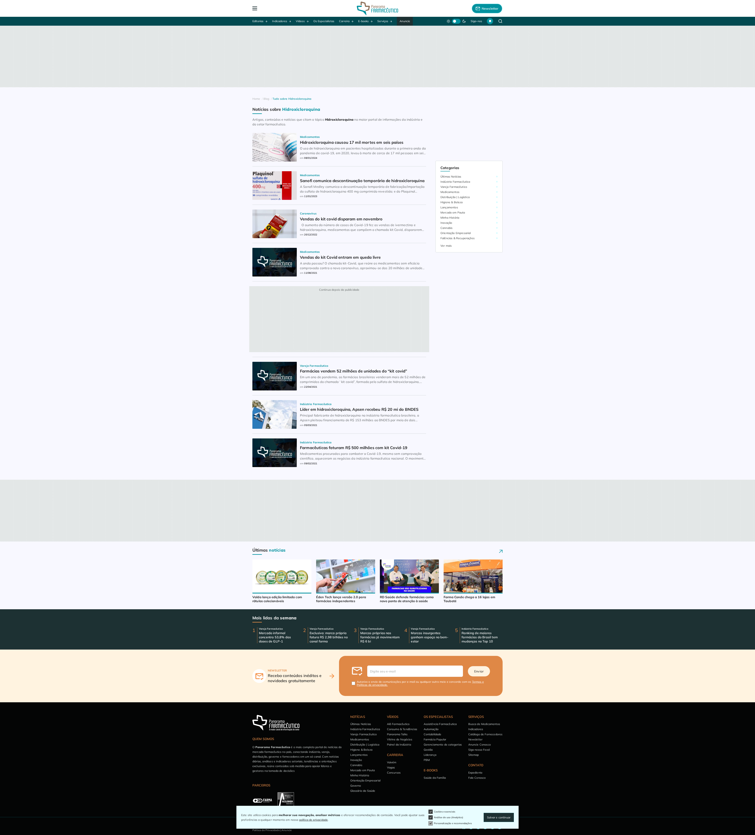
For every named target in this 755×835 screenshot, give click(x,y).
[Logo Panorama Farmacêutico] (377, 8)
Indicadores (279, 21)
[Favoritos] (490, 21)
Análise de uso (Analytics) (448, 817)
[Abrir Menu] (277, 8)
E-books (363, 21)
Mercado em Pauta (452, 212)
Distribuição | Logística (455, 197)
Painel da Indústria (399, 744)
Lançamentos (449, 207)
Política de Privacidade (266, 830)
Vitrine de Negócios (399, 739)
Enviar (479, 671)
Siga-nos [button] (476, 21)
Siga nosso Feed (479, 749)
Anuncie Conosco (479, 744)
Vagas (391, 767)
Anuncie (405, 21)
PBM (427, 760)
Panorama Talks (397, 734)
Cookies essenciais (444, 811)
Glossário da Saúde (362, 791)
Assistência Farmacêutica (440, 724)
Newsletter (475, 739)
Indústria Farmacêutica (455, 181)
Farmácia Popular (435, 739)
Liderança (430, 755)
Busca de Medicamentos (484, 724)
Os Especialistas (323, 21)
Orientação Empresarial (455, 233)
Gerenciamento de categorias (443, 744)
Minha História (449, 217)
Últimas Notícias (450, 176)
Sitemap (473, 755)
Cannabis (446, 228)
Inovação (446, 223)
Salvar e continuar (499, 817)
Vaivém (391, 762)
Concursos (394, 772)
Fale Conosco (477, 778)
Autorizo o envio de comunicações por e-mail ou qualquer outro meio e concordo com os (420, 683)
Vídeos (300, 21)
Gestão (428, 749)
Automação (431, 729)
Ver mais (446, 245)
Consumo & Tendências (402, 729)
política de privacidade (313, 820)
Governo (355, 785)
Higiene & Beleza (451, 202)
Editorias (257, 21)
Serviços (382, 21)
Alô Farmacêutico (398, 724)
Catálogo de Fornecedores (485, 734)
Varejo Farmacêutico (453, 187)
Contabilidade (432, 734)
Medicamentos (449, 192)
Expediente (475, 772)
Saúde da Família (435, 778)
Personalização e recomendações (453, 823)
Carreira (344, 21)
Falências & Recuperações (457, 238)
